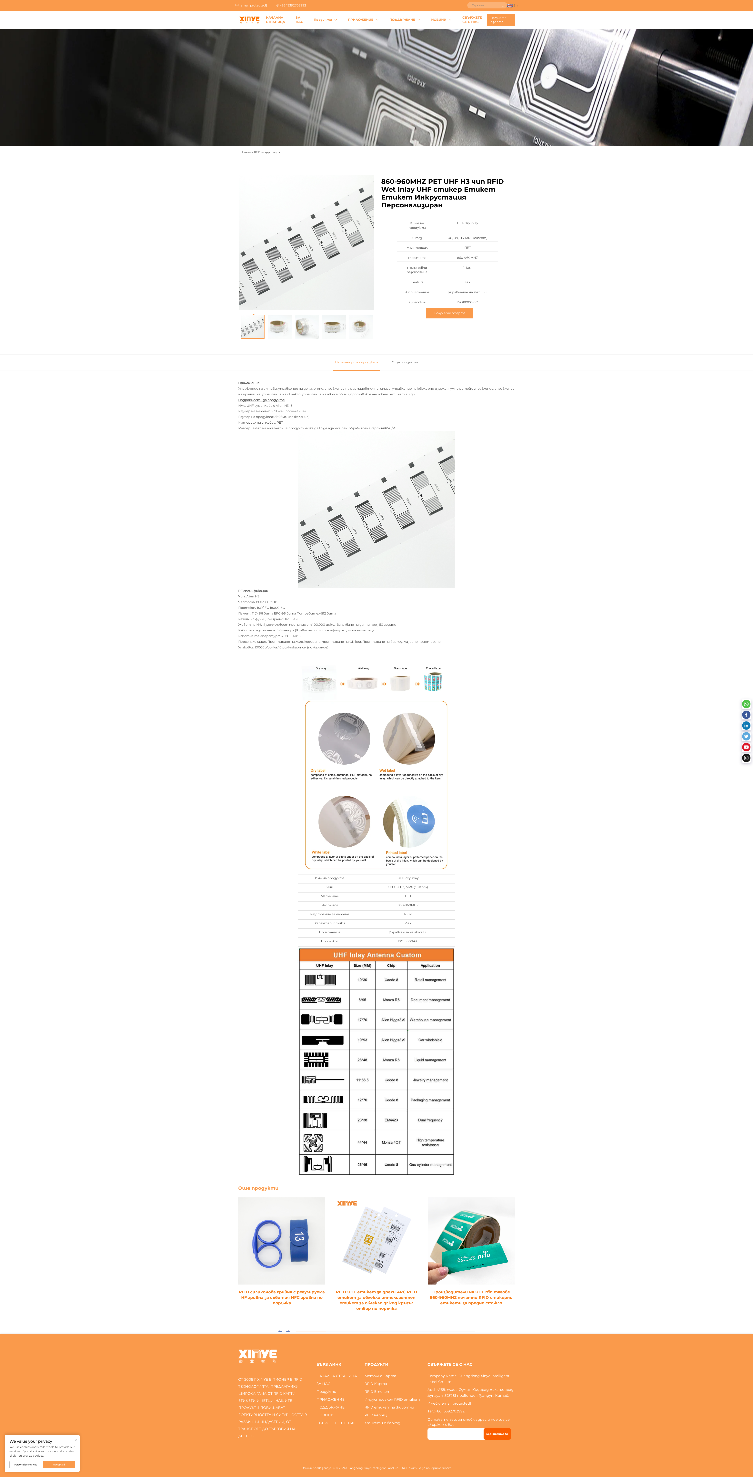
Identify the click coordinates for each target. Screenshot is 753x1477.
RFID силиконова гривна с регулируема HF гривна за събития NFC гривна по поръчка (282, 1297)
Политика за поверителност (428, 1468)
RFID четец (376, 1415)
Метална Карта (380, 1376)
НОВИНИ (438, 20)
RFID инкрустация (267, 152)
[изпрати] (503, 5)
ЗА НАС (299, 20)
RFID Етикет (377, 1391)
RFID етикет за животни (389, 1407)
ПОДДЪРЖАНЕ (402, 20)
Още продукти (405, 362)
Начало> (247, 152)
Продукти (323, 20)
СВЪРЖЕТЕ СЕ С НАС (472, 20)
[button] (280, 1331)
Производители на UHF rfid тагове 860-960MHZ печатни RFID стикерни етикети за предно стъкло (471, 1297)
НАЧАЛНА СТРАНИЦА (275, 20)
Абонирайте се (497, 1433)
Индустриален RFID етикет (392, 1399)
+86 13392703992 (293, 5)
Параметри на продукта (356, 362)
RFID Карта (376, 1384)
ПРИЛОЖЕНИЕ (360, 20)
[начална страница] (249, 20)
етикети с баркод (382, 1423)
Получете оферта (498, 20)
